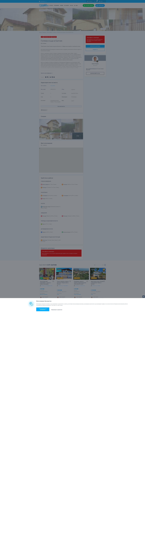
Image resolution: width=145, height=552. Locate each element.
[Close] (143, 296)
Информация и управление (56, 309)
